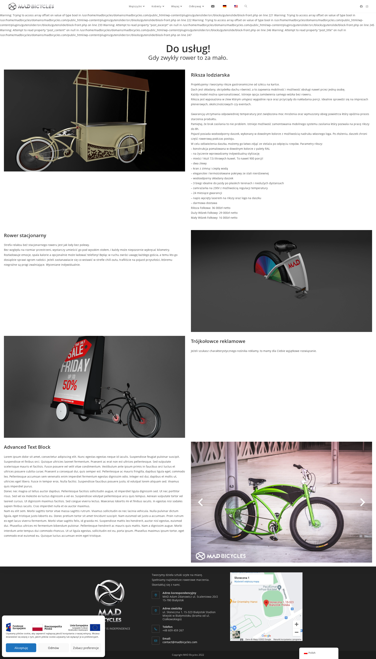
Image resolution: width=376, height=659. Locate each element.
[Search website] (246, 6)
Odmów (53, 648)
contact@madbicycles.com (180, 642)
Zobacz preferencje (86, 648)
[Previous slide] (200, 502)
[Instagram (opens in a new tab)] (367, 6)
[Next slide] (362, 502)
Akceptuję (21, 648)
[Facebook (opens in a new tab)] (361, 6)
